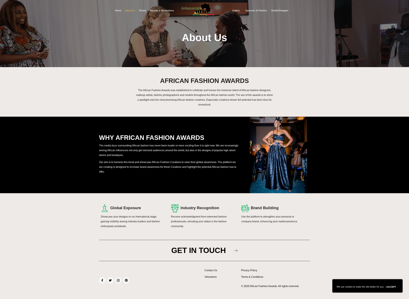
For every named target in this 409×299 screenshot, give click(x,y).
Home (118, 10)
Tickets (142, 10)
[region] (367, 286)
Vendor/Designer (279, 10)
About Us (130, 10)
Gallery (236, 10)
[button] (236, 10)
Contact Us (210, 270)
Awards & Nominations (162, 10)
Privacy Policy (249, 270)
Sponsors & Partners (256, 10)
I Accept (391, 287)
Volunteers (210, 277)
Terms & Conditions (252, 277)
